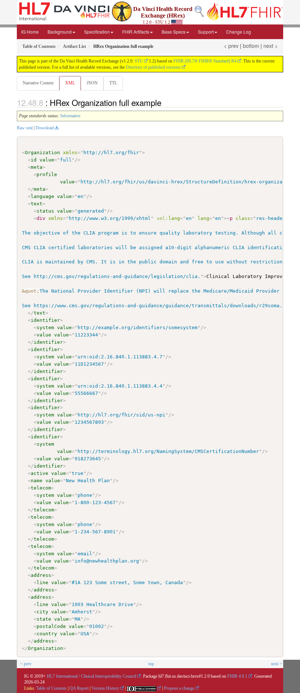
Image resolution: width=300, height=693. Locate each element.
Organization (42, 152)
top (151, 663)
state (44, 619)
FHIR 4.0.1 (237, 676)
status (45, 211)
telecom (41, 488)
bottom (251, 45)
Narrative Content (38, 82)
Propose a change (179, 688)
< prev (231, 45)
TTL (113, 82)
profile (47, 174)
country (47, 633)
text (36, 203)
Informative (70, 115)
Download (44, 127)
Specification (97, 31)
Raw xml (25, 127)
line (42, 582)
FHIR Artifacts (135, 31)
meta (36, 167)
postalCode (51, 626)
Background (60, 31)
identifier (45, 320)
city (42, 611)
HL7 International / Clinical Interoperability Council (91, 676)
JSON (92, 82)
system (45, 327)
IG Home (30, 31)
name (36, 480)
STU (139, 61)
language (42, 196)
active (39, 473)
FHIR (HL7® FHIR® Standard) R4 (204, 61)
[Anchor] (165, 102)
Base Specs (173, 31)
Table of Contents (51, 688)
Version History (105, 688)
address (41, 575)
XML (70, 82)
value (47, 160)
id (34, 160)
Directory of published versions (153, 67)
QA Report (79, 688)
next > (270, 45)
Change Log (238, 31)
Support (206, 31)
